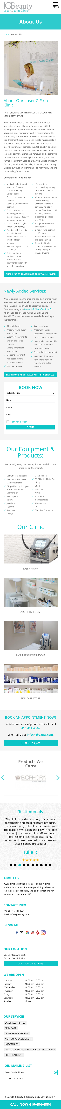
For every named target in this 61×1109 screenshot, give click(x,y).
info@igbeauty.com (40, 735)
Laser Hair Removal (16, 1033)
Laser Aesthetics (15, 1023)
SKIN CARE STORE (30, 699)
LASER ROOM (30, 569)
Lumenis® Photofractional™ (38, 309)
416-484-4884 (30, 728)
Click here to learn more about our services (31, 274)
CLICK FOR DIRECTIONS (30, 964)
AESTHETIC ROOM (30, 612)
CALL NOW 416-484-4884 (30, 1105)
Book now (30, 743)
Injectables (12, 1044)
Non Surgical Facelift (18, 1039)
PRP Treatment (14, 1055)
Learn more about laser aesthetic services (30, 375)
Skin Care (10, 1028)
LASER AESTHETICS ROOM (30, 655)
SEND (30, 427)
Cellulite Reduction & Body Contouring (30, 1049)
